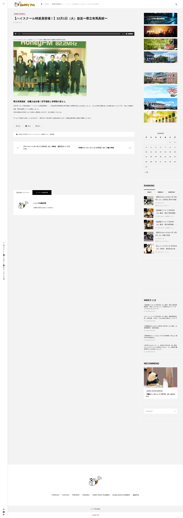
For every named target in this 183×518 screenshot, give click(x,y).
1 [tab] (159, 386)
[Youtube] (4, 512)
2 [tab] (160, 386)
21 (165, 156)
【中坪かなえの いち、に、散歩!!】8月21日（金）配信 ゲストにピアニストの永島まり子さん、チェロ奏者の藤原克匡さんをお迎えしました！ (160, 347)
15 (170, 152)
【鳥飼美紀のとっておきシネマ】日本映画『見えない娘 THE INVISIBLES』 (160, 336)
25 (151, 162)
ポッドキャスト (37, 134)
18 (151, 156)
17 (146, 156)
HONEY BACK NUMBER (101, 495)
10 (146, 152)
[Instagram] (3, 509)
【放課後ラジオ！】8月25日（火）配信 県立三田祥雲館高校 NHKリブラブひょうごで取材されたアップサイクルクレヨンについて (160, 306)
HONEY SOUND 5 (23, 134)
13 (160, 152)
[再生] (16, 34)
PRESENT (76, 495)
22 (170, 156)
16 (175, 152)
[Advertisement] (70, 172)
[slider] (130, 33)
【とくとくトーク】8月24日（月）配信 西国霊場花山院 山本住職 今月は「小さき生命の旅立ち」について (160, 317)
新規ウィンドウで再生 (36, 39)
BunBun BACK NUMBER (121, 495)
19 (156, 156)
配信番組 (52, 134)
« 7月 (146, 172)
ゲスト (30, 134)
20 (160, 156)
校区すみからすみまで (162, 205)
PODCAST (55, 495)
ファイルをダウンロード (20, 39)
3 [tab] (162, 386)
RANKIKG (86, 495)
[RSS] (3, 514)
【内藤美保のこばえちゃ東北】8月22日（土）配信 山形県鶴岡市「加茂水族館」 (160, 327)
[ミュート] (127, 34)
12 (156, 152)
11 (151, 152)
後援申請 (136, 495)
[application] (73, 34)
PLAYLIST (65, 495)
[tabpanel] (160, 383)
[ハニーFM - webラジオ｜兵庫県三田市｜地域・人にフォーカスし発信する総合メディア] (24, 4)
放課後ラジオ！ (45, 134)
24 (146, 162)
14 (165, 152)
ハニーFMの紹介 (95, 509)
